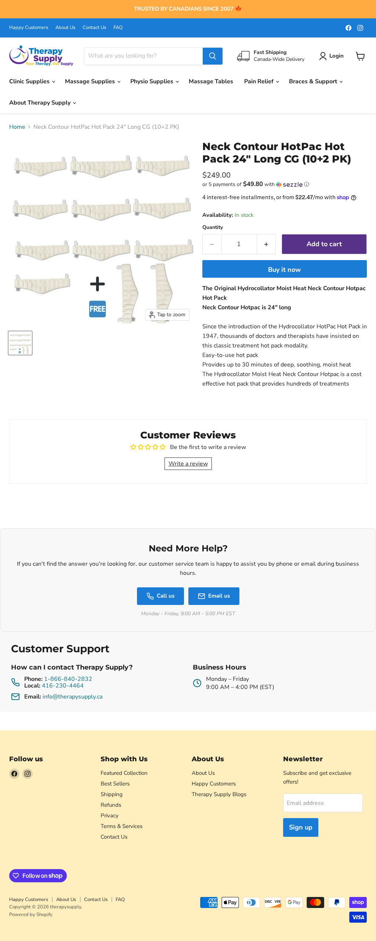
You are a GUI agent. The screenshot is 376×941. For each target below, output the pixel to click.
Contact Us (94, 27)
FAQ (118, 27)
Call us (165, 595)
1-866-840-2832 (68, 679)
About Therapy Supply (40, 103)
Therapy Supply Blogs (219, 794)
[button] (284, 184)
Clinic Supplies (30, 81)
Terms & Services (121, 826)
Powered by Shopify (31, 914)
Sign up (300, 827)
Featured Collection (124, 773)
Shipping (112, 794)
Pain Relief (259, 81)
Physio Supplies (152, 81)
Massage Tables (211, 81)
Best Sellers (115, 783)
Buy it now (284, 269)
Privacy (110, 815)
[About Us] (188, 9)
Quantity (212, 227)
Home (17, 127)
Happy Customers (28, 27)
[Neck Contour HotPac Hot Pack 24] (20, 343)
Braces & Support (314, 81)
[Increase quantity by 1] (266, 244)
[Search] (213, 56)
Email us (219, 595)
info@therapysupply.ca (72, 697)
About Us (65, 27)
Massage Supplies (90, 81)
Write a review (188, 464)
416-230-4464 (63, 686)
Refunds (111, 805)
